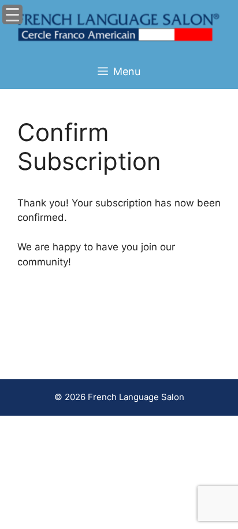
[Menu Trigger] (12, 14)
